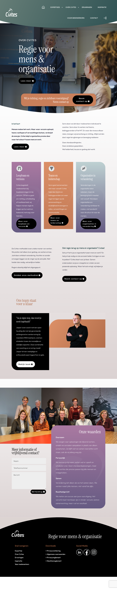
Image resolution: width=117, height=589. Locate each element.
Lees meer (26, 81)
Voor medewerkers (75, 18)
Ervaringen (87, 7)
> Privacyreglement (53, 557)
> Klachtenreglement (53, 561)
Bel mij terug (37, 491)
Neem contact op (81, 99)
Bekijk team (25, 364)
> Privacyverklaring (53, 551)
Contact (94, 18)
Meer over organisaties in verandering (89, 223)
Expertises (55, 7)
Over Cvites (71, 7)
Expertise (18, 551)
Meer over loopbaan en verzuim (24, 223)
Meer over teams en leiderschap (56, 220)
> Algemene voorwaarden (55, 554)
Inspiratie (102, 7)
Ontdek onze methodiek (26, 275)
